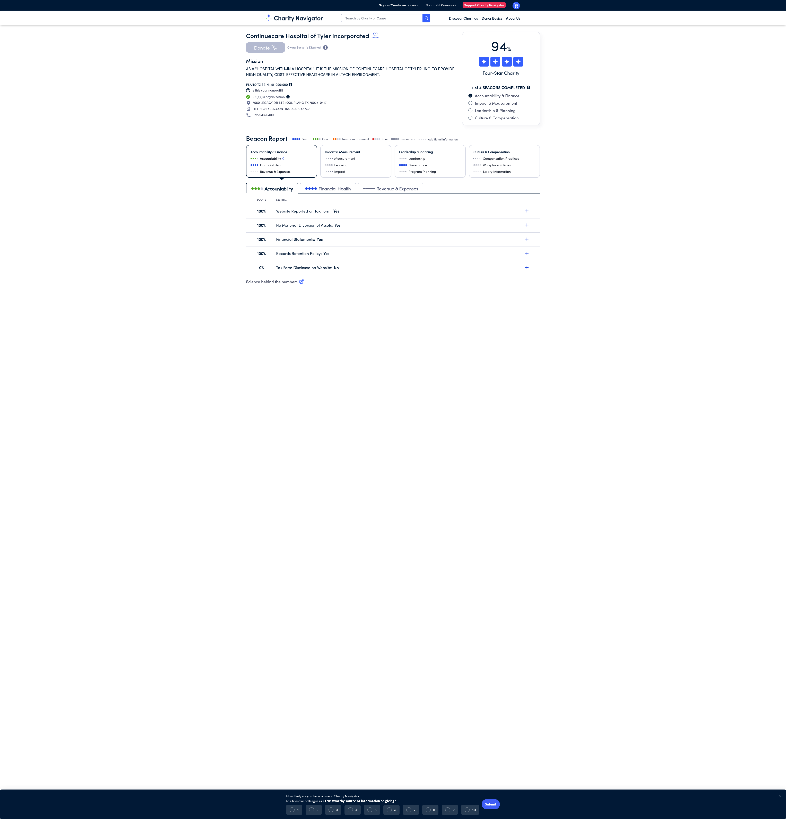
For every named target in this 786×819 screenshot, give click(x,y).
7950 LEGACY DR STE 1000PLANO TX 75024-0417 (289, 102)
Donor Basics (492, 18)
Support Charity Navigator (484, 5)
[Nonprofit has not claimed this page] (248, 90)
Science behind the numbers (271, 281)
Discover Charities (463, 18)
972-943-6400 (263, 115)
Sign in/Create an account (399, 5)
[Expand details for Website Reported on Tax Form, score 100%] (526, 210)
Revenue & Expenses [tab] (397, 188)
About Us (513, 18)
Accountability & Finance (497, 95)
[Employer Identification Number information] (290, 84)
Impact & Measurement (496, 103)
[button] (265, 47)
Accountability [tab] (279, 188)
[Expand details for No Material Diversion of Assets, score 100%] (526, 225)
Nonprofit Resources (441, 5)
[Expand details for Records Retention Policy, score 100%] (526, 253)
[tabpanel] (393, 236)
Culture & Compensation (497, 117)
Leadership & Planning (495, 110)
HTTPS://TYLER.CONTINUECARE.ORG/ (281, 108)
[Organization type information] (288, 96)
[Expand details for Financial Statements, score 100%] (526, 239)
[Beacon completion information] (528, 87)
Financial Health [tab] (334, 188)
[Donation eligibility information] (325, 47)
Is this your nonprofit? (267, 90)
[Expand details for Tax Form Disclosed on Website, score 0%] (526, 267)
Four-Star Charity (501, 73)
